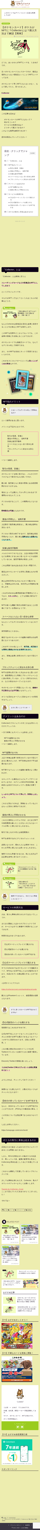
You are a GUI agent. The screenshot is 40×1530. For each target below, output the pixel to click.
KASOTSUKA (6, 23)
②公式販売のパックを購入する (21, 202)
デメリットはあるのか (17, 184)
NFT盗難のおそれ (16, 187)
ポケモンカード (19, 1210)
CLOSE (32, 153)
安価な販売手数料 (16, 174)
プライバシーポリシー (16, 1525)
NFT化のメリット (15, 165)
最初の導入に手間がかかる (19, 190)
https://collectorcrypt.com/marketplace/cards (19, 989)
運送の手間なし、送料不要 (19, 171)
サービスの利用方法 (16, 194)
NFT (4, 1210)
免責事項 (27, 1525)
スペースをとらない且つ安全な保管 (22, 176)
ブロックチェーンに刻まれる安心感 (22, 179)
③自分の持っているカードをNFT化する (22, 206)
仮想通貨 (29, 1210)
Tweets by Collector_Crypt (12, 1189)
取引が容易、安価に (17, 168)
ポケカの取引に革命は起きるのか (21, 212)
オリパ (11, 1210)
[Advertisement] (20, 243)
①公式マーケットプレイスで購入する (22, 199)
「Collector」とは (15, 161)
